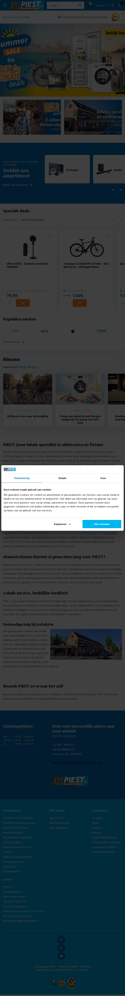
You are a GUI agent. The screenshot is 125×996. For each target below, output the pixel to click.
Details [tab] (63, 478)
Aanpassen (60, 524)
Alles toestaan (102, 524)
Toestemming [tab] (21, 478)
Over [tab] (103, 478)
